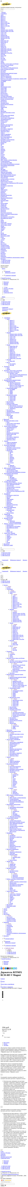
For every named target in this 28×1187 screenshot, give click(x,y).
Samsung (15, 612)
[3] (14, 994)
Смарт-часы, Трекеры (15, 894)
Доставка (6, 1045)
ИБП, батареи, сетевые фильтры (18, 797)
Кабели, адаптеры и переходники (18, 881)
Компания (9, 925)
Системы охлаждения (18, 712)
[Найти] (2, 11)
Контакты (3, 1155)
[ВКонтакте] (1, 968)
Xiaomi (14, 625)
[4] (14, 996)
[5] (14, 997)
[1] (14, 992)
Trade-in (12, 759)
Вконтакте (6, 282)
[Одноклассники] (3, 968)
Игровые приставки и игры (17, 734)
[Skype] (14, 968)
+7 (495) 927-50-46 (5, 260)
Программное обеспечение (16, 807)
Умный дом (12, 864)
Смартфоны (13, 591)
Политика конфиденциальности (10, 1174)
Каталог (9, 587)
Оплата (5, 1044)
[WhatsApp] (12, 968)
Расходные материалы (15, 766)
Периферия (12, 835)
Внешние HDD (16, 857)
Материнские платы (18, 700)
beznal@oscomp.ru (6, 278)
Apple (14, 596)
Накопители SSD (17, 681)
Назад (9, 586)
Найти (2, 1185)
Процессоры (16, 726)
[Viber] (10, 968)
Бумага (14, 791)
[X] (8, 968)
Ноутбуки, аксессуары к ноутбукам (18, 661)
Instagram (6, 283)
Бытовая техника (14, 870)
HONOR (15, 643)
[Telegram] (16, 968)
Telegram (6, 284)
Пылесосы (15, 875)
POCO (14, 648)
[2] (14, 993)
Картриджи (15, 774)
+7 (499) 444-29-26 (5, 263)
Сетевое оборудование (15, 820)
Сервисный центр (5, 1158)
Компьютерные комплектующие (18, 677)
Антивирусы (16, 811)
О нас (2, 1151)
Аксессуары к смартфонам (16, 742)
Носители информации (15, 852)
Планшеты (12, 654)
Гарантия (3, 1154)
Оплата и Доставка (5, 1152)
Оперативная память (18, 690)
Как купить (9, 917)
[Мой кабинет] (1, 558)
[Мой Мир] (6, 968)
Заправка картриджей (6, 1157)
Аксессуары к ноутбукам (19, 665)
